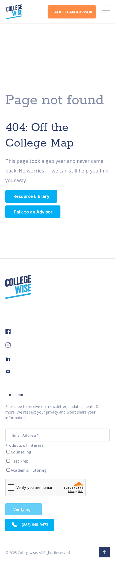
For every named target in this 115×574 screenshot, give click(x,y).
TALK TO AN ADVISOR (72, 11)
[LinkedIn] (8, 359)
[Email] (8, 372)
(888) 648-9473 (34, 524)
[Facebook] (8, 332)
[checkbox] (57, 461)
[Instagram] (8, 346)
